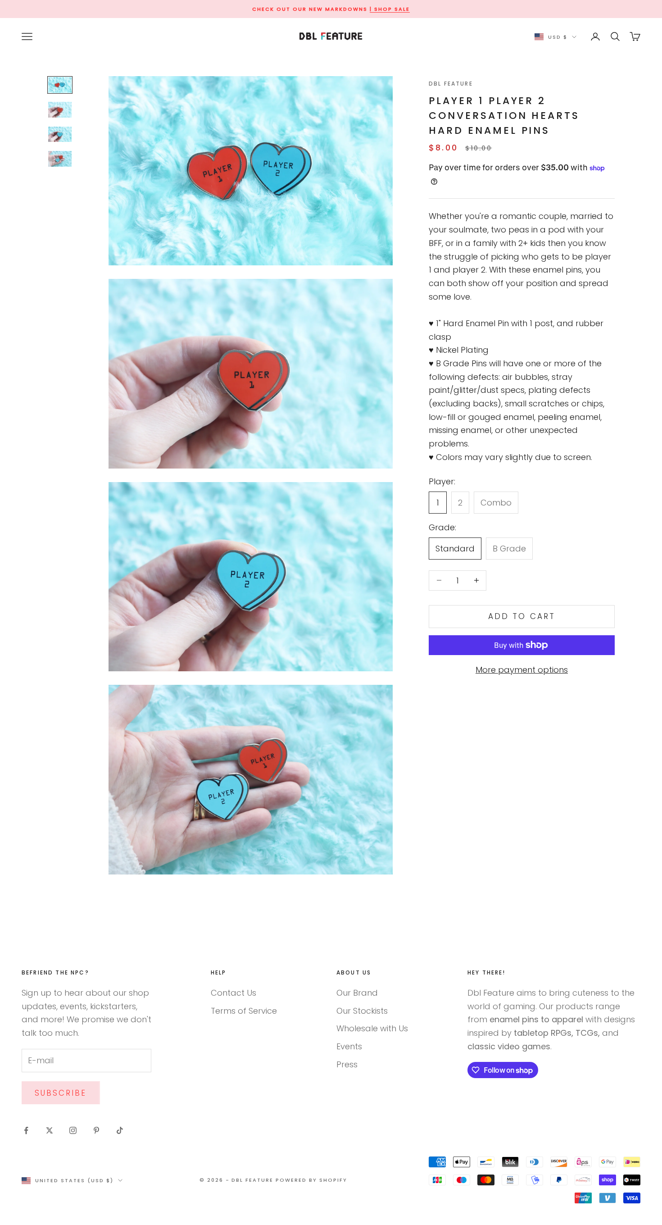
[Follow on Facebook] (26, 1130)
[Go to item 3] (60, 134)
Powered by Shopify (311, 1180)
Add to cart (521, 616)
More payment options (522, 669)
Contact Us (233, 992)
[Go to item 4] (60, 159)
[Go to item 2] (60, 109)
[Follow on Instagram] (72, 1130)
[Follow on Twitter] (49, 1130)
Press (347, 1064)
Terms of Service (244, 1010)
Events (349, 1046)
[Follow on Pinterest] (96, 1130)
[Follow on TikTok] (119, 1130)
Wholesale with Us (372, 1028)
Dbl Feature (451, 83)
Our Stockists (362, 1010)
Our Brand (357, 992)
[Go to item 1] (60, 85)
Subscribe (61, 1093)
